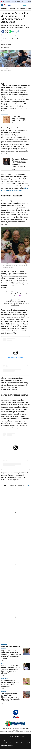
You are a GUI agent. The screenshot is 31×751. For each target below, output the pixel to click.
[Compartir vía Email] (17, 32)
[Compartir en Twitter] (6, 32)
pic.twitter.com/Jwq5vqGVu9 (15, 302)
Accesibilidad (16, 742)
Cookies (2, 742)
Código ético (9, 742)
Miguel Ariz (4, 44)
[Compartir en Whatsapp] (10, 32)
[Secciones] (2, 5)
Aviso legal (3, 740)
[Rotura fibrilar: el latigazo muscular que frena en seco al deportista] (26, 681)
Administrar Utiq (25, 742)
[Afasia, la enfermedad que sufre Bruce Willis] (6, 119)
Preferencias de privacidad (7, 745)
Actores (20, 485)
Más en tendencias (10, 646)
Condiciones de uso (22, 740)
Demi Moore (12, 485)
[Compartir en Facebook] (2, 32)
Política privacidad (12, 740)
